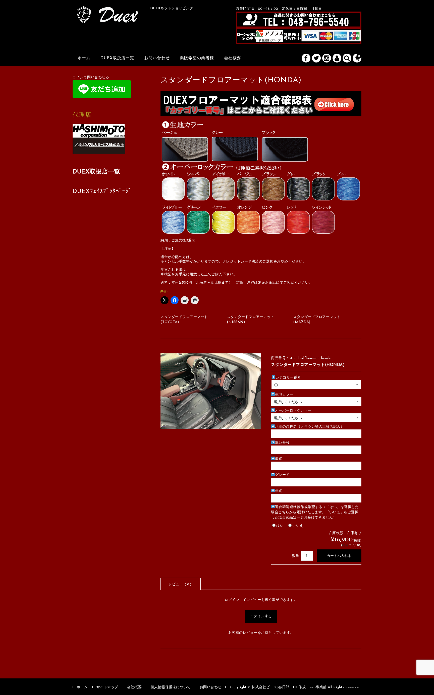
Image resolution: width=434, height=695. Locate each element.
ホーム (84, 58)
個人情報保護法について (171, 687)
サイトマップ (107, 687)
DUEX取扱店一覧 (117, 58)
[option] (210, 391)
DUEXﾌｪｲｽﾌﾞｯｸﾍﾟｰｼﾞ (102, 191)
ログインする (261, 616)
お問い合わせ (157, 58)
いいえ (297, 526)
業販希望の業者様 (197, 58)
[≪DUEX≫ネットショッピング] (108, 17)
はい (280, 526)
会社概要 (232, 58)
